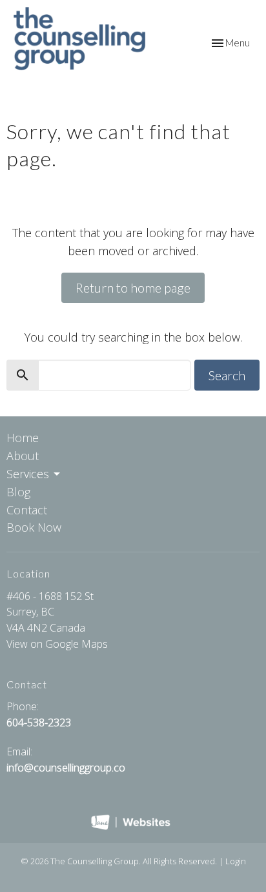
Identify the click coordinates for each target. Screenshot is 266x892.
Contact (26, 510)
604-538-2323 (38, 722)
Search (227, 375)
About (22, 455)
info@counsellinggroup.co (65, 768)
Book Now (33, 527)
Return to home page (133, 287)
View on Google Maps (57, 644)
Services (27, 473)
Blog (18, 491)
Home (22, 437)
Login (235, 861)
